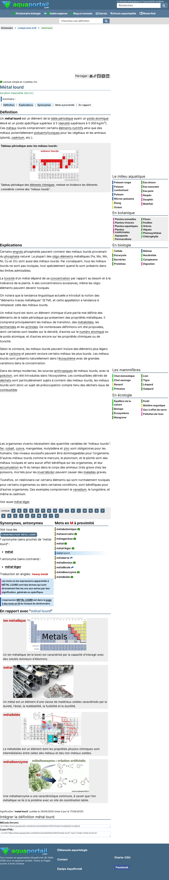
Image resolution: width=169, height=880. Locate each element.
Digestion (149, 263)
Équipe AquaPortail (69, 868)
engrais (18, 251)
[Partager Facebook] (99, 76)
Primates (119, 388)
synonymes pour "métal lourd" (18, 534)
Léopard (148, 384)
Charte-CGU (122, 857)
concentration (60, 278)
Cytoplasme (150, 259)
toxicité (9, 278)
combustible (8, 390)
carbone (15, 353)
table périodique (62, 118)
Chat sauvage (122, 380)
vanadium (79, 489)
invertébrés (45, 472)
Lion (145, 375)
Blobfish (148, 203)
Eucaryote (120, 255)
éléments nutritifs (71, 128)
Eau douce (149, 182)
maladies (90, 472)
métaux (11, 128)
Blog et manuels (82, 13)
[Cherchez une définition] (106, 20)
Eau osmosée (151, 186)
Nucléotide (149, 255)
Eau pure (148, 191)
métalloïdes (86, 322)
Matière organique (154, 405)
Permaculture (123, 239)
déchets (5, 380)
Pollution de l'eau (153, 414)
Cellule (118, 251)
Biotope (118, 408)
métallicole (63, 567)
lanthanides (8, 327)
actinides (31, 327)
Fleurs (147, 219)
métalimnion (64, 562)
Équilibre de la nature (122, 403)
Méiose (147, 251)
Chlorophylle (150, 236)
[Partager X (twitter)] (103, 76)
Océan (118, 207)
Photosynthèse (152, 233)
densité (64, 123)
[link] (25, 5)
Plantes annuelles (125, 219)
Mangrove (120, 417)
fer (2, 448)
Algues (147, 229)
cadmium (18, 137)
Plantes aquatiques (126, 226)
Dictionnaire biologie (28, 13)
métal (9, 551)
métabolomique (66, 529)
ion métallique (14, 621)
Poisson (118, 194)
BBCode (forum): (9, 822)
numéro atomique (91, 331)
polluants (40, 132)
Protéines (120, 263)
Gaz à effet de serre (155, 409)
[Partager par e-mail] (91, 76)
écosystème (67, 358)
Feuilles (147, 222)
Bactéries (120, 259)
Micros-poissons (124, 198)
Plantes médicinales (122, 231)
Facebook (122, 867)
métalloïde (63, 577)
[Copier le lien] (94, 76)
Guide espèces (58, 13)
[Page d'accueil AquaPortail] (25, 8)
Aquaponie (121, 235)
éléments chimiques (42, 184)
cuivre (20, 448)
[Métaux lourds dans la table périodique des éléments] (55, 165)
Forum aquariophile (124, 13)
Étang (117, 203)
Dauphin (148, 199)
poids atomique (97, 118)
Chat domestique (124, 375)
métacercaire (65, 534)
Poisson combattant (121, 188)
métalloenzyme (66, 572)
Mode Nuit (149, 13)
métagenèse (64, 538)
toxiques (54, 132)
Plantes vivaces (124, 222)
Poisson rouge (122, 182)
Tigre (146, 380)
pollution (6, 375)
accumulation (9, 467)
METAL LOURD (25, 599)
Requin (147, 195)
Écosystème (121, 413)
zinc (66, 448)
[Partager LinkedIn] (107, 76)
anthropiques (63, 371)
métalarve (62, 557)
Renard (118, 384)
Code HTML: (7, 829)
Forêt (146, 401)
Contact (62, 859)
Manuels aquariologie (73, 850)
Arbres (147, 226)
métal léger (21, 502)
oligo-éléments (62, 256)
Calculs (102, 13)
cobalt (9, 448)
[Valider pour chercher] (163, 5)
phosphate (11, 256)
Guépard (148, 388)
